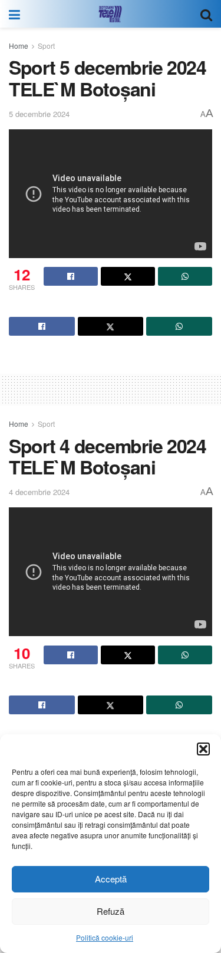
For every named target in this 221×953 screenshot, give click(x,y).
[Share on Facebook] (71, 276)
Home (18, 46)
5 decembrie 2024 (39, 113)
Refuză (110, 911)
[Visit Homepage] (110, 14)
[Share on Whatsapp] (185, 276)
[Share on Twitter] (128, 276)
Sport (46, 46)
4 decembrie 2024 (39, 491)
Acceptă (111, 878)
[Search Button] (206, 14)
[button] (203, 749)
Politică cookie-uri (104, 937)
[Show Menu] (14, 14)
